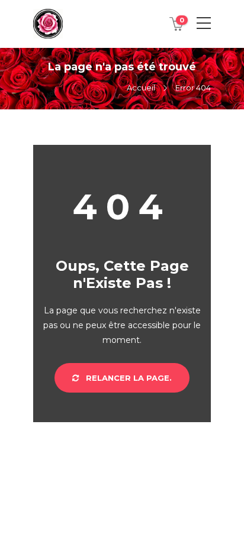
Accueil (141, 87)
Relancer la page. (128, 378)
